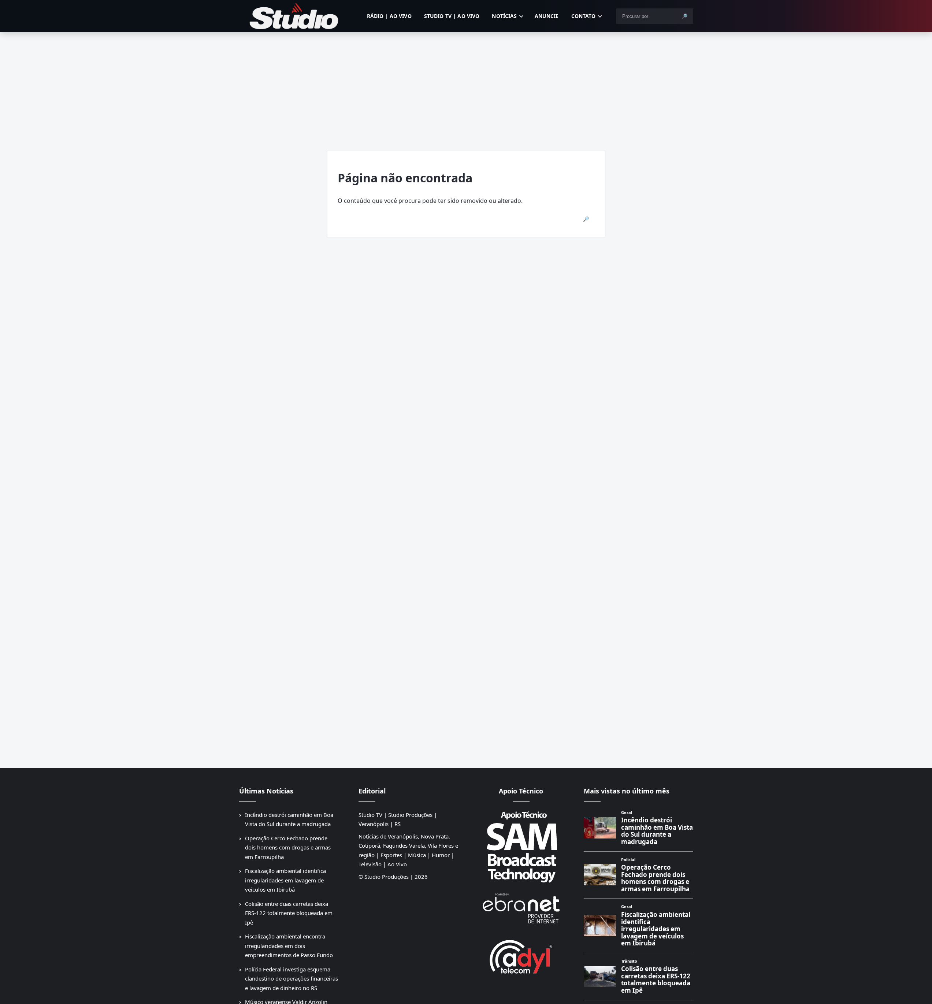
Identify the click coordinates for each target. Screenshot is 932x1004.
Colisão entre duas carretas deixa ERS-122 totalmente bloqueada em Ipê (289, 913)
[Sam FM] (521, 846)
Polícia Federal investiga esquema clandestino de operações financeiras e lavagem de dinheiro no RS (291, 979)
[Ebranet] (521, 908)
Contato (583, 15)
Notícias (504, 15)
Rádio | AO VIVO (389, 15)
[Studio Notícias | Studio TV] (294, 16)
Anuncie (547, 15)
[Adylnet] (521, 956)
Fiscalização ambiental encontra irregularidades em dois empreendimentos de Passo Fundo (289, 946)
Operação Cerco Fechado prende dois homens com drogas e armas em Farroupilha (288, 847)
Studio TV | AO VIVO (452, 15)
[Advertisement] (466, 87)
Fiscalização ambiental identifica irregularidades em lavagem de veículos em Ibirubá (285, 880)
